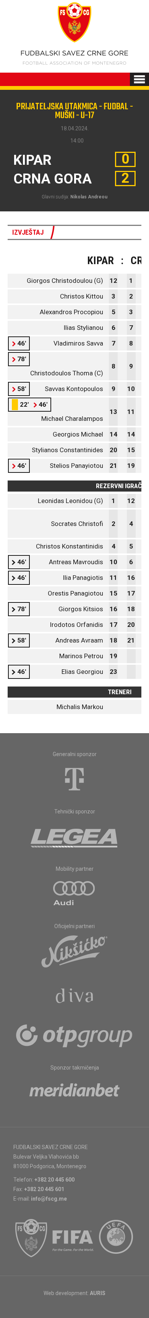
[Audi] (74, 894)
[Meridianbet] (74, 1092)
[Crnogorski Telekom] (74, 779)
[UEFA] (116, 1238)
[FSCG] (31, 1238)
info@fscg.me (49, 1199)
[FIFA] (73, 1238)
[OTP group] (74, 1035)
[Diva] (74, 997)
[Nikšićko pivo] (74, 951)
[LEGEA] (75, 836)
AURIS (97, 1293)
